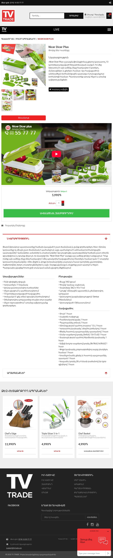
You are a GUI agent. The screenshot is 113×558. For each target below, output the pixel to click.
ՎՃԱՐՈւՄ (46, 488)
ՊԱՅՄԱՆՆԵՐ (80, 496)
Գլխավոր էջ (7, 39)
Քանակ (52, 203)
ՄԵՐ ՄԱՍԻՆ (80, 480)
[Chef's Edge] (20, 413)
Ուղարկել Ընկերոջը (15, 225)
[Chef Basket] (94, 413)
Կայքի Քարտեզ (76, 539)
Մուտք (90, 15)
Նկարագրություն (18, 238)
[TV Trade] (8, 15)
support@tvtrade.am (14, 548)
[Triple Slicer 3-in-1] (57, 413)
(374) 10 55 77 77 (25, 539)
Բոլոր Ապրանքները (26, 39)
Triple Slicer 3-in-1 (51, 433)
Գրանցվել (99, 15)
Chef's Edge (10, 433)
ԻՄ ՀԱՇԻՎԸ (47, 480)
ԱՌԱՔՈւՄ (79, 484)
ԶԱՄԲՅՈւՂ (47, 484)
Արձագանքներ (16, 373)
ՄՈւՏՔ (44, 492)
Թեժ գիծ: (12, 3)
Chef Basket (84, 433)
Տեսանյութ (23, 118)
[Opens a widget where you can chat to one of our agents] (94, 542)
